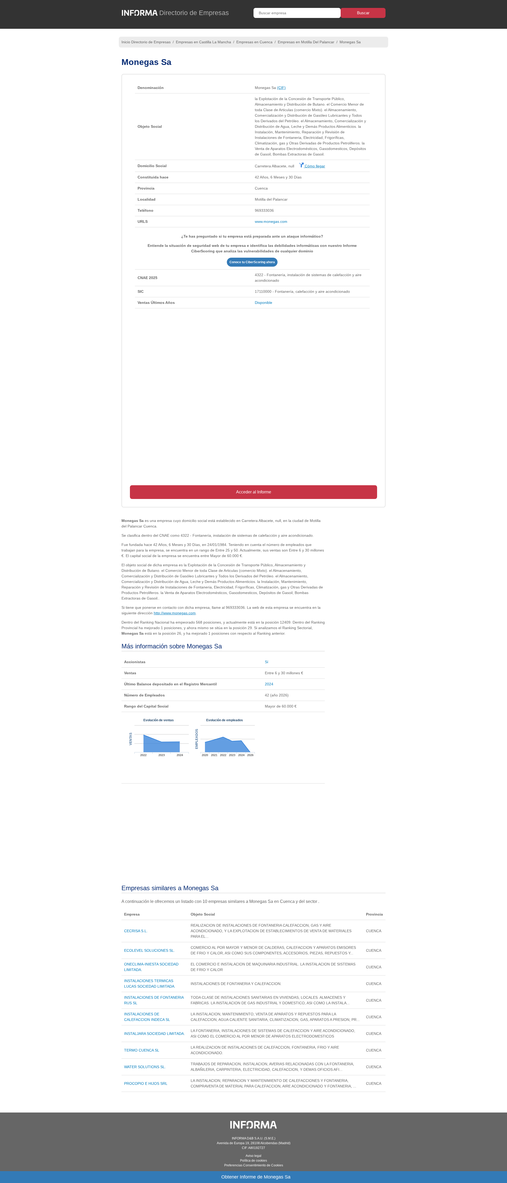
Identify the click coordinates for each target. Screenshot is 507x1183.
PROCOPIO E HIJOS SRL (145, 1083)
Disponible (263, 302)
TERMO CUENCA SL (141, 1050)
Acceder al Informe (253, 492)
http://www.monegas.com (175, 613)
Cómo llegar (314, 166)
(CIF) (281, 88)
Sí (266, 662)
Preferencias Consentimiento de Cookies (253, 1165)
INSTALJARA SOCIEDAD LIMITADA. (154, 1033)
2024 (269, 684)
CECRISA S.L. (136, 931)
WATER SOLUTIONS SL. (145, 1067)
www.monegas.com (271, 221)
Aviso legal (253, 1156)
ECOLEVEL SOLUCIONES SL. (149, 950)
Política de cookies (253, 1160)
